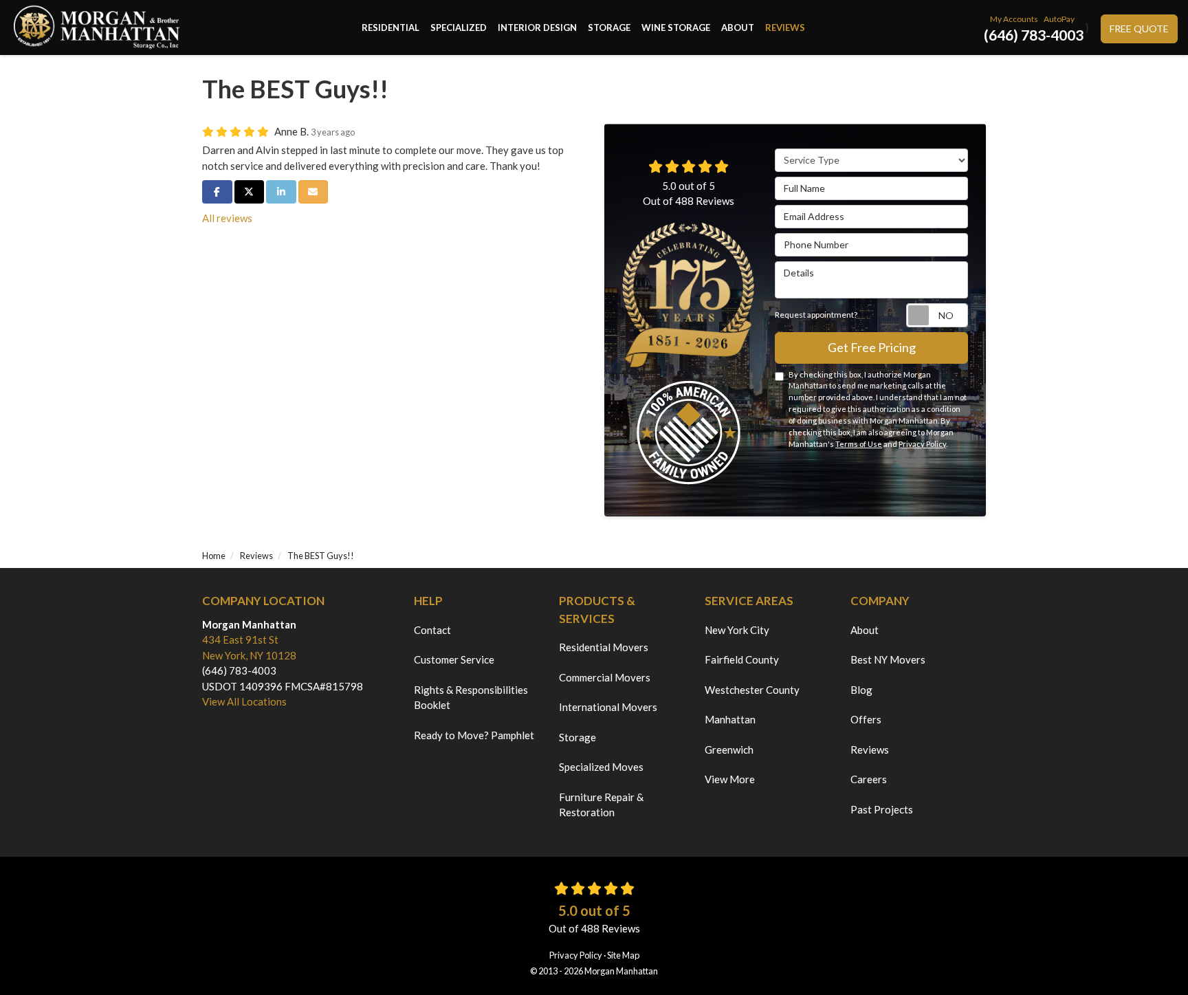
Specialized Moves (601, 767)
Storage (577, 737)
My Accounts (1014, 19)
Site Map (623, 955)
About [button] (737, 27)
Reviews (869, 749)
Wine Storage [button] (675, 27)
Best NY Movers (887, 659)
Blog (861, 690)
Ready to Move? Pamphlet (474, 735)
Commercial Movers (604, 677)
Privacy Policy (922, 443)
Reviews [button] (785, 27)
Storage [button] (609, 27)
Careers (868, 779)
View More (730, 779)
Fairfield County (742, 659)
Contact (432, 630)
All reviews (227, 218)
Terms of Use (858, 443)
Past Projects (881, 809)
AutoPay (1059, 19)
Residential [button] (390, 27)
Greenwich (729, 749)
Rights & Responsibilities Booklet (471, 698)
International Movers (608, 707)
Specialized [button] (458, 27)
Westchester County (752, 690)
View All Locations (244, 701)
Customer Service (454, 659)
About (864, 630)
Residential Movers (603, 647)
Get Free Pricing (872, 347)
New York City (737, 630)
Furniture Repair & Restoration (601, 805)
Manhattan (730, 719)
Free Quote (1139, 28)
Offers (865, 719)
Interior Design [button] (537, 27)
